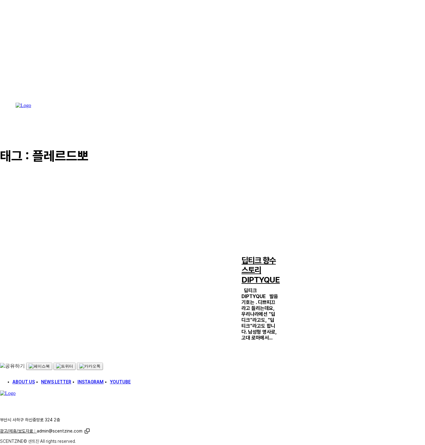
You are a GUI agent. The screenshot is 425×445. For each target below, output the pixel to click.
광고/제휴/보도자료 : (41, 431)
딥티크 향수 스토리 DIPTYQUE (260, 269)
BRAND (247, 249)
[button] (87, 431)
